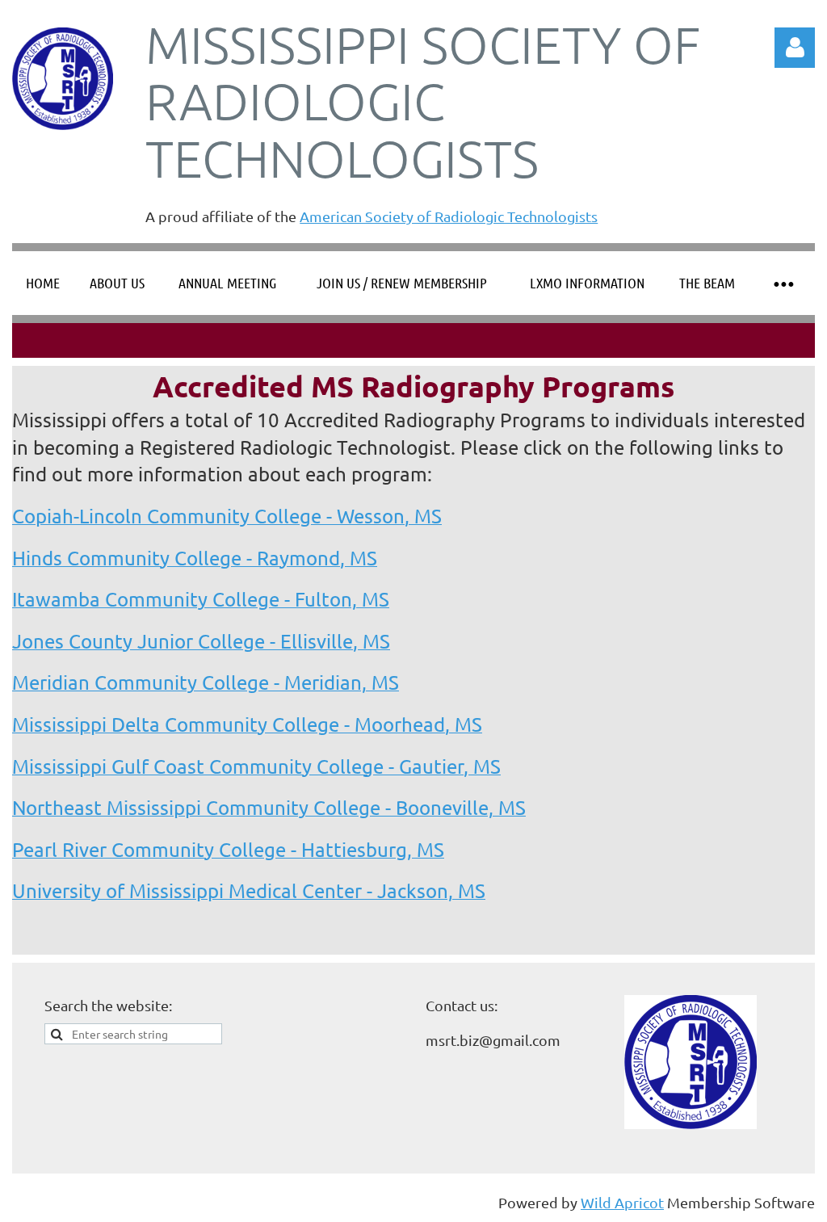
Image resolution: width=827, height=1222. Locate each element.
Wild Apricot (622, 1202)
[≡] (782, 283)
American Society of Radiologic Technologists (449, 216)
